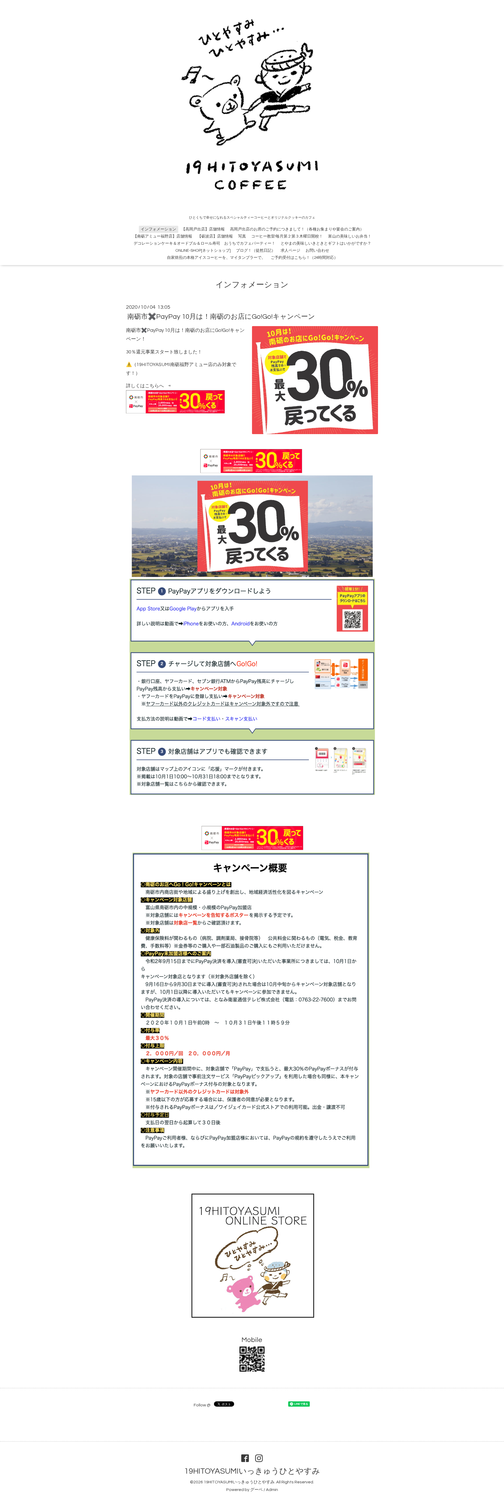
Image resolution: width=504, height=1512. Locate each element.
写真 (242, 236)
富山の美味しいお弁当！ (349, 236)
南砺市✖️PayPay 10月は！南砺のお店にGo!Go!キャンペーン (221, 316)
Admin (272, 1490)
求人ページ (290, 251)
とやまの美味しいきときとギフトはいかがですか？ (326, 243)
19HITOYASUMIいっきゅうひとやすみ (252, 1471)
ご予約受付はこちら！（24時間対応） (304, 258)
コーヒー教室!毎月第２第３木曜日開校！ (287, 236)
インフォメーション (158, 229)
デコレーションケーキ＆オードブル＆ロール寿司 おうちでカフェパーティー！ (204, 243)
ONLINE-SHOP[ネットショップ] (203, 251)
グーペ (256, 1490)
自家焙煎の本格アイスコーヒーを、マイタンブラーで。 (216, 258)
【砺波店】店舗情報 (215, 236)
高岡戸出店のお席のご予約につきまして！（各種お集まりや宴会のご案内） (297, 229)
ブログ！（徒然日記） (255, 251)
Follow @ (202, 1405)
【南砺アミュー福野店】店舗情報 (162, 236)
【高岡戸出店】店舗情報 (203, 229)
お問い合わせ (317, 251)
